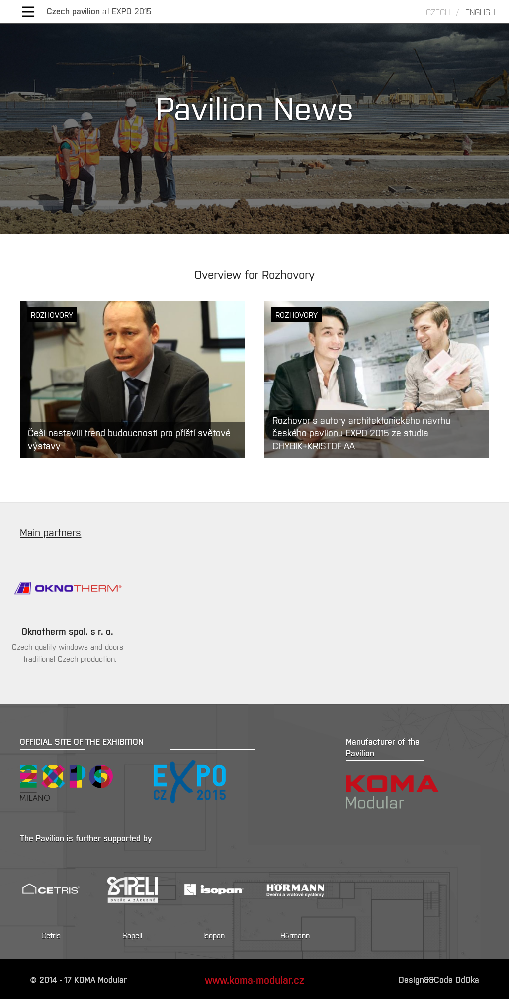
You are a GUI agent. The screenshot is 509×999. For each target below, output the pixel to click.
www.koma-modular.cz (254, 979)
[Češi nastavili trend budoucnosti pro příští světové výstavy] (132, 379)
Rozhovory (52, 314)
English (480, 12)
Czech (438, 12)
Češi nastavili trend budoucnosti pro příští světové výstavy (129, 438)
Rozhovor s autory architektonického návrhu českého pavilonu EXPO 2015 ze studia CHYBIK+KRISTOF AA (361, 432)
